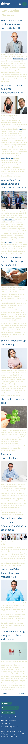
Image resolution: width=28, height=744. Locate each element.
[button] (20, 4)
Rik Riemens (9, 242)
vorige (4, 693)
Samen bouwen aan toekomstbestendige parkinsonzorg (12, 261)
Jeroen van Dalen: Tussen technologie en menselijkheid (13, 573)
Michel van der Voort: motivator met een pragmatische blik (12, 24)
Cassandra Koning (7, 158)
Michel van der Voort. (20, 59)
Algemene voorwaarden (9, 720)
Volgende (23, 693)
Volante (19, 129)
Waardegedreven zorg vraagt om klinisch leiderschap (13, 635)
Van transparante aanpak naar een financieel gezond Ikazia (14, 183)
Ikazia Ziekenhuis (9, 220)
